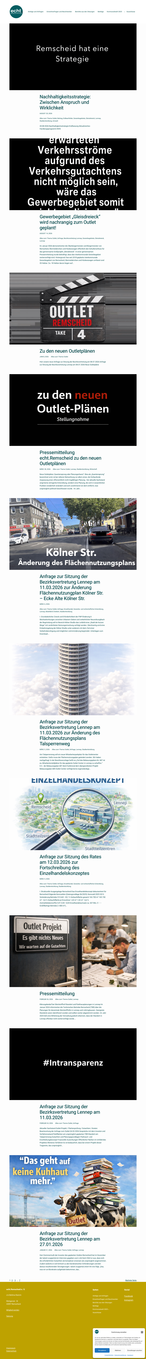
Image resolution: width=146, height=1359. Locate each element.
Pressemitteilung (58, 994)
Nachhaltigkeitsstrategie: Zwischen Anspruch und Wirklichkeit (65, 102)
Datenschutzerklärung (120, 1355)
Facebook (128, 1296)
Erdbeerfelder (68, 118)
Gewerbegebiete (79, 118)
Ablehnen (118, 1350)
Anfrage (60, 238)
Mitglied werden (12, 1310)
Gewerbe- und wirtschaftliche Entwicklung (88, 609)
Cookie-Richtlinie (109, 1355)
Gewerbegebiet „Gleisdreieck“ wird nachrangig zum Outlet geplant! (70, 222)
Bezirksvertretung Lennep (73, 238)
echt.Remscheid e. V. (15, 1289)
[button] (142, 1332)
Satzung (9, 1316)
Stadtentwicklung (46, 121)
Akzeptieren (102, 1350)
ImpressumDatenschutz (11, 1349)
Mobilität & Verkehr (52, 611)
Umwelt (55, 121)
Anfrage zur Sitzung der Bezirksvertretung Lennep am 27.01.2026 (70, 1239)
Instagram (128, 1300)
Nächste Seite (131, 1280)
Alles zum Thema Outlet (48, 118)
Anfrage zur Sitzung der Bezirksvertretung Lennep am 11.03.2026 (70, 1112)
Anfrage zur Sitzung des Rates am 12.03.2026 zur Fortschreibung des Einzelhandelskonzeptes (70, 865)
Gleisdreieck (90, 118)
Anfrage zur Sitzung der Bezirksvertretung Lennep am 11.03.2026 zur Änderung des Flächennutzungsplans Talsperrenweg (70, 733)
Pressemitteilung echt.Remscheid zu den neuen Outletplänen (70, 458)
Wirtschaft (93, 469)
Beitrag (59, 118)
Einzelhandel (68, 609)
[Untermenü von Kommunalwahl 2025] (124, 11)
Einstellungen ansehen (134, 1350)
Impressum (130, 1355)
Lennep (98, 118)
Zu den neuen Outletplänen (67, 351)
